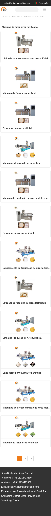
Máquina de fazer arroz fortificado (21, 442)
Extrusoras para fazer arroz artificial (22, 373)
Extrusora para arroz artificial (18, 233)
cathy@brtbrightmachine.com (17, 3)
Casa (5, 16)
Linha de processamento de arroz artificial (25, 58)
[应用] (35, 9)
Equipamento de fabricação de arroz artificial (26, 268)
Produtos (16, 16)
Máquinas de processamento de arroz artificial (26, 408)
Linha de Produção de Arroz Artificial (22, 338)
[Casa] (4, 9)
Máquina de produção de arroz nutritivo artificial (26, 198)
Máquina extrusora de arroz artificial (22, 163)
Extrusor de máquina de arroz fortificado (24, 303)
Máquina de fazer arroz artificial (19, 93)
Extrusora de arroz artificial (17, 128)
